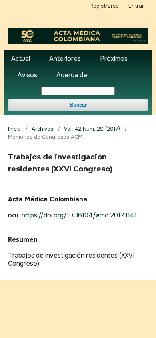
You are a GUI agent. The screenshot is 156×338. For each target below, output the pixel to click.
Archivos (42, 128)
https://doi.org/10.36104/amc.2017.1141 (79, 215)
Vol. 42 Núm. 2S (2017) (92, 128)
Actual (20, 58)
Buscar (78, 105)
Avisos (27, 75)
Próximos (114, 58)
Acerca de (71, 75)
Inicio (14, 128)
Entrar (136, 5)
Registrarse (104, 5)
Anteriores (65, 58)
